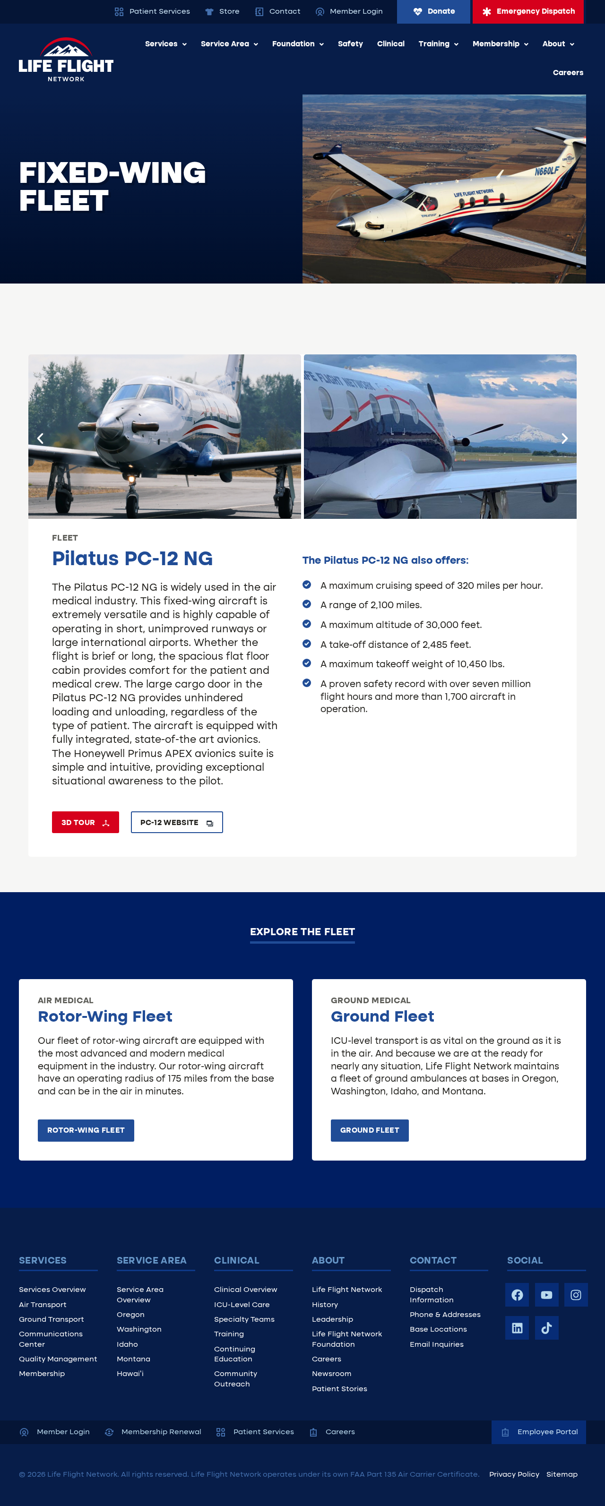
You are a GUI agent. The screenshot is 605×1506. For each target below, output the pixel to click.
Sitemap (562, 1475)
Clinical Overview (245, 1290)
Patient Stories (339, 1389)
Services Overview (52, 1290)
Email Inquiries (437, 1345)
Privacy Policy (514, 1475)
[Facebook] (517, 1295)
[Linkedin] (517, 1328)
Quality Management (58, 1359)
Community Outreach (235, 1379)
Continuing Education (234, 1354)
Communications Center (51, 1339)
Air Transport (43, 1305)
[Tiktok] (547, 1328)
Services (161, 44)
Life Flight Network (347, 1290)
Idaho (127, 1345)
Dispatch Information (432, 1295)
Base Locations (438, 1330)
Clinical (391, 44)
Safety (350, 44)
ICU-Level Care (242, 1305)
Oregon (131, 1315)
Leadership (332, 1320)
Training (434, 44)
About (554, 44)
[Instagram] (576, 1295)
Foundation (293, 44)
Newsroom (332, 1374)
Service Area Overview (140, 1295)
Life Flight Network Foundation (347, 1339)
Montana (133, 1359)
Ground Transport (51, 1320)
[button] (40, 438)
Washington (139, 1330)
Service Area (225, 44)
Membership (496, 44)
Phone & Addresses (445, 1315)
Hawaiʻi (130, 1374)
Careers (568, 73)
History (325, 1305)
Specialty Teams (244, 1320)
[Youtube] (547, 1295)
